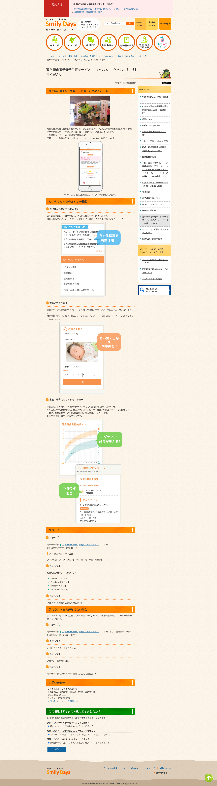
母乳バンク (147, 119)
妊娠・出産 (142, 56)
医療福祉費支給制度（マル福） (154, 133)
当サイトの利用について (114, 768)
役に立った (55, 726)
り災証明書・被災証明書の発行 (88, 12)
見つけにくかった (102, 743)
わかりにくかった (102, 734)
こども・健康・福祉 (69, 56)
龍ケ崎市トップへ (163, 773)
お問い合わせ (165, 768)
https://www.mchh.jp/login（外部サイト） (80, 544)
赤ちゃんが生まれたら (152, 204)
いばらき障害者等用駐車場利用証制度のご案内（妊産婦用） (155, 109)
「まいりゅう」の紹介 (152, 279)
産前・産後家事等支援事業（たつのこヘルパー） (154, 149)
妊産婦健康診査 (149, 157)
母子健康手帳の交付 (151, 198)
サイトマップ (149, 768)
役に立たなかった (96, 726)
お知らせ (134, 768)
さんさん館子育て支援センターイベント (155, 261)
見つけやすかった (58, 743)
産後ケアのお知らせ (151, 125)
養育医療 (146, 192)
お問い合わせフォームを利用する (63, 701)
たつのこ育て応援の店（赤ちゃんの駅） (155, 231)
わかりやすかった (58, 734)
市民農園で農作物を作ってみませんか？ (155, 271)
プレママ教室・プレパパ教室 (155, 141)
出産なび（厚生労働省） (153, 239)
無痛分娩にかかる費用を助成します (155, 98)
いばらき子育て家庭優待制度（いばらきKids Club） (155, 184)
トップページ (52, 56)
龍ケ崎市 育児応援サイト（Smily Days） (97, 56)
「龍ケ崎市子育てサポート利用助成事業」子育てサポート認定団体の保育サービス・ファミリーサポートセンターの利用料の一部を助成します (155, 170)
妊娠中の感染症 (149, 210)
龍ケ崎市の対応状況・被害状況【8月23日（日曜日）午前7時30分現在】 (106, 9)
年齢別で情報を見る (126, 56)
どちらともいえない (74, 726)
